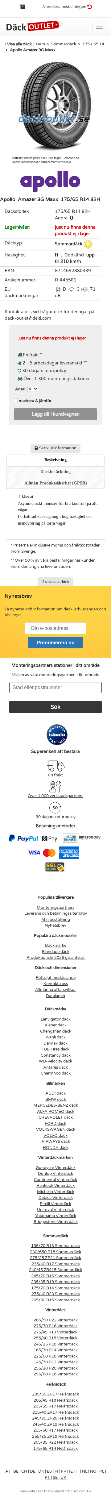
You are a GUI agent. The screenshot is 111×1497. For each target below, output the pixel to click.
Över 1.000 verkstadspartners (55, 795)
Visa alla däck (19, 44)
